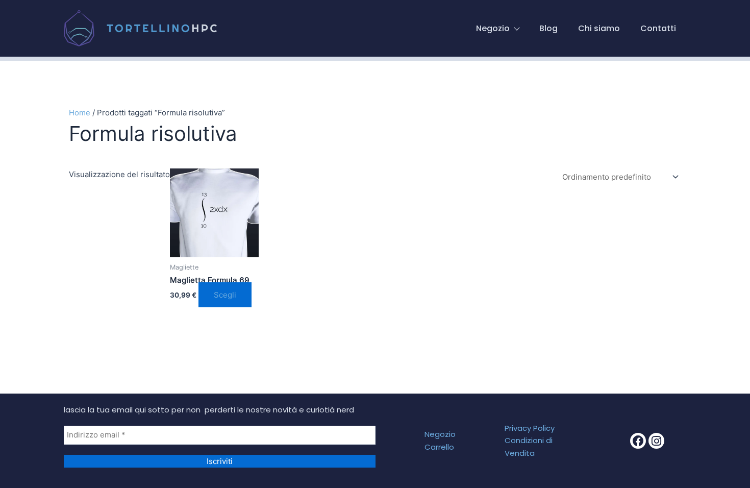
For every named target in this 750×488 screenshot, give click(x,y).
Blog (548, 28)
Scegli (225, 295)
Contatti (658, 28)
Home (79, 112)
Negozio (493, 28)
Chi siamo (599, 28)
